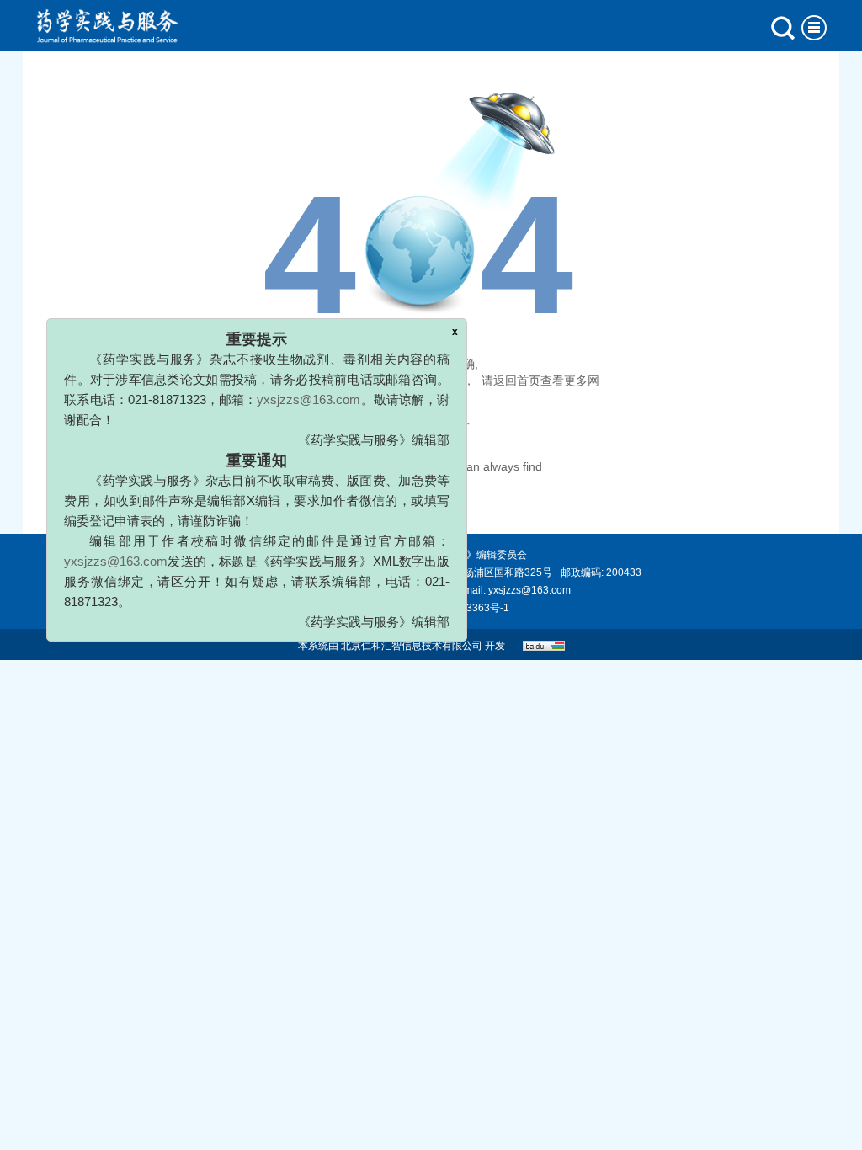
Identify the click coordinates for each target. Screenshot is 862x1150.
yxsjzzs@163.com (292, 415)
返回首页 (516, 380)
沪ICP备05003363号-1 (457, 608)
